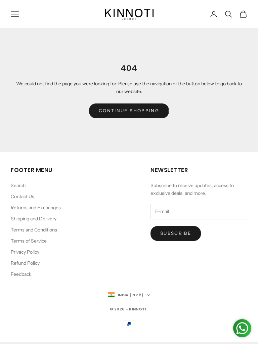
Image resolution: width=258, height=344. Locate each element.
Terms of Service (29, 241)
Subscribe (175, 233)
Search (18, 185)
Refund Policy (25, 263)
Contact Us (22, 197)
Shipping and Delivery (33, 219)
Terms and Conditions (34, 230)
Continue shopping (129, 110)
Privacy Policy (25, 252)
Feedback (21, 274)
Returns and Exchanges (36, 208)
